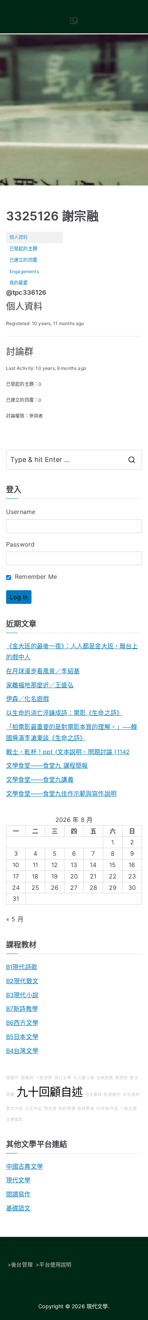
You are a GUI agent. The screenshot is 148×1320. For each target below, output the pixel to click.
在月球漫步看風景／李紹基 (43, 671)
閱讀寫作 (18, 1194)
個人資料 (18, 237)
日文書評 (131, 1094)
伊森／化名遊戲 (27, 698)
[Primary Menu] (74, 20)
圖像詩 (27, 1077)
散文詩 (50, 1108)
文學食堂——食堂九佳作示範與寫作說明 (61, 793)
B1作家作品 (107, 1108)
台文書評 (93, 1094)
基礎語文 (18, 1208)
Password (20, 544)
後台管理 (22, 1264)
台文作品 (33, 1108)
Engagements (24, 271)
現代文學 (18, 1180)
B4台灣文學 (22, 1050)
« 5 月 (15, 919)
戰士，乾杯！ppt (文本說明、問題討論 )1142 (68, 752)
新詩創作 (112, 1094)
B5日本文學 (22, 1036)
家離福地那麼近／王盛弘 (40, 685)
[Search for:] (74, 459)
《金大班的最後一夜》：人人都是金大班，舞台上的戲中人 (72, 651)
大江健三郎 (83, 1077)
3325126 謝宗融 (52, 216)
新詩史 (121, 1077)
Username (20, 511)
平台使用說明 (55, 1264)
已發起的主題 (23, 248)
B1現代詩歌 (21, 967)
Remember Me (35, 576)
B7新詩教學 (22, 1008)
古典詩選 (104, 1077)
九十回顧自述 (50, 1091)
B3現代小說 (22, 995)
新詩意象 (85, 1108)
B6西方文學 (22, 1022)
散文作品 (14, 1108)
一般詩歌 (43, 1077)
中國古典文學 (24, 1166)
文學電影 (14, 1119)
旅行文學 (62, 1077)
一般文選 (128, 1108)
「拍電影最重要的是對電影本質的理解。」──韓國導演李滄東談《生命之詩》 (71, 732)
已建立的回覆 (23, 260)
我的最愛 (18, 283)
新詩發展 (67, 1108)
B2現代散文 (22, 981)
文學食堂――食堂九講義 (40, 779)
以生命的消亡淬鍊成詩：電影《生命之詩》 (64, 713)
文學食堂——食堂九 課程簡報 (47, 765)
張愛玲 (12, 1077)
